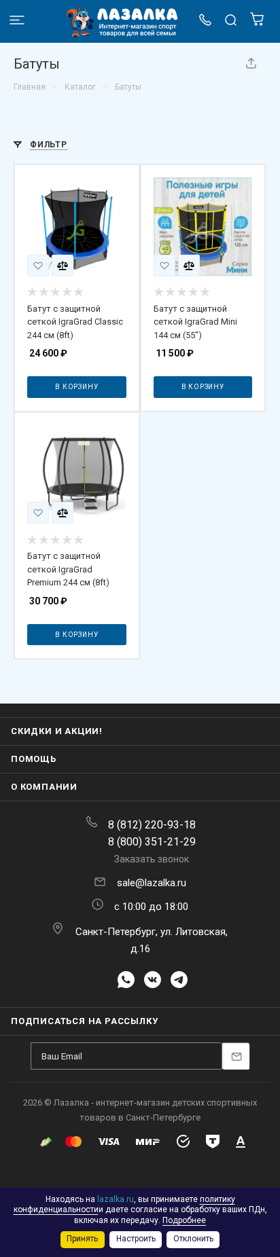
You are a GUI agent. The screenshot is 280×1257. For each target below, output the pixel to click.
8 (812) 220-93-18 (152, 824)
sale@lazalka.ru (151, 883)
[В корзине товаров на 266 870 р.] (256, 22)
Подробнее (184, 1220)
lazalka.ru (115, 1199)
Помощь (33, 759)
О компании (44, 787)
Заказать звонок (151, 859)
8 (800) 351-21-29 (152, 841)
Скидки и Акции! (57, 731)
